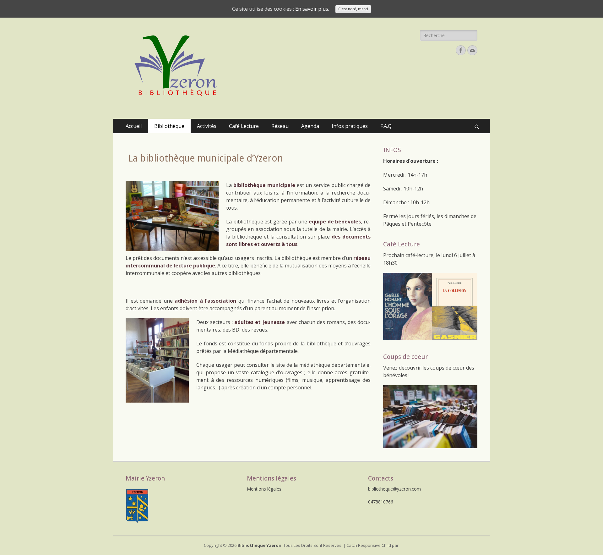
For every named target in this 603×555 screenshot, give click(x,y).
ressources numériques (255, 379)
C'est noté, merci (353, 9)
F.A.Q (386, 126)
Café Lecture (244, 126)
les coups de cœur (443, 367)
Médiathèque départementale (263, 351)
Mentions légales (264, 489)
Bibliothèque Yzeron (259, 545)
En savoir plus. (312, 8)
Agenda (310, 126)
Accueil (134, 126)
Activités (206, 126)
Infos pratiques (350, 126)
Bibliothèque (169, 126)
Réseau (280, 126)
